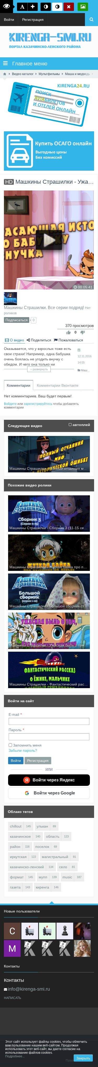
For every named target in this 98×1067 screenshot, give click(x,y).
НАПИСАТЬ (12, 998)
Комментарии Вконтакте (57, 385)
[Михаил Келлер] (12, 948)
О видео (16, 340)
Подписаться (16, 320)
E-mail (14, 714)
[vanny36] (82, 948)
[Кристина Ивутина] (64, 948)
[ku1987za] (29, 931)
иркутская (18, 857)
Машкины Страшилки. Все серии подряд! (44, 307)
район (15, 846)
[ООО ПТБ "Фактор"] (47, 948)
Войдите (10, 404)
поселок (42, 846)
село (63, 867)
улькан (42, 826)
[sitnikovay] (29, 948)
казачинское (20, 836)
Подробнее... (15, 1056)
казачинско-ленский (27, 867)
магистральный (55, 857)
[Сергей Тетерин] (12, 931)
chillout (15, 826)
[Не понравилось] (82, 332)
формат (17, 877)
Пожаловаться (70, 340)
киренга (42, 887)
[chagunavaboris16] (64, 931)
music (67, 877)
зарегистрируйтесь (38, 404)
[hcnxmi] (47, 931)
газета (15, 887)
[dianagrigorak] (82, 931)
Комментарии (18, 385)
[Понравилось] (68, 332)
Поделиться (40, 340)
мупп (43, 877)
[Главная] (5, 74)
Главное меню (27, 63)
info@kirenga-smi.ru (29, 989)
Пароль (15, 730)
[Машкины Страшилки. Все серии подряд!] (10, 298)
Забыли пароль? (23, 750)
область (52, 836)
